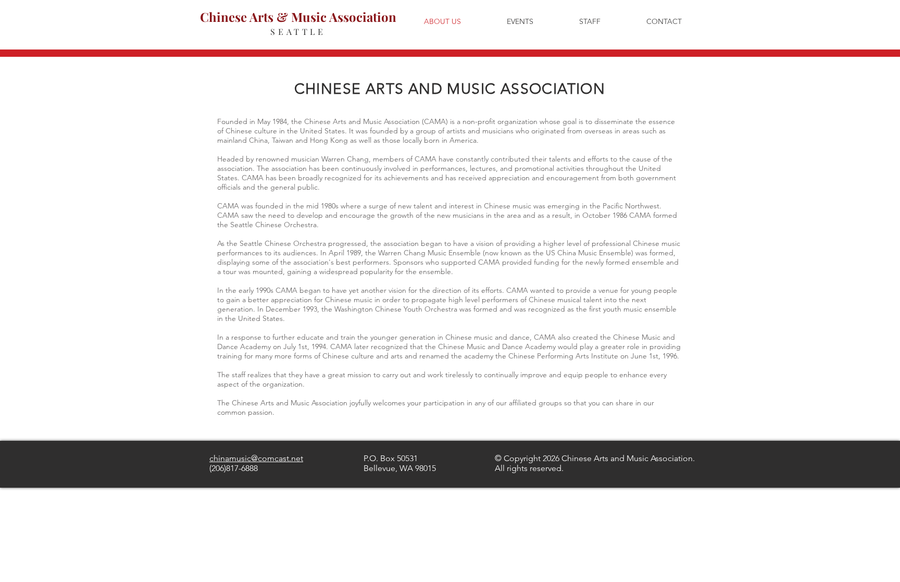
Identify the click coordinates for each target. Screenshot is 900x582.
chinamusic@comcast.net (256, 458)
